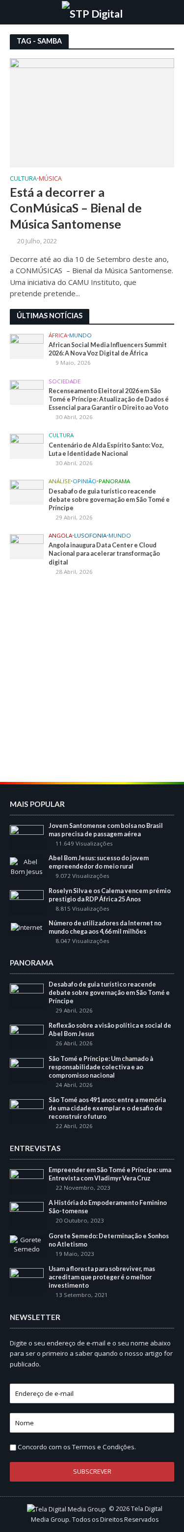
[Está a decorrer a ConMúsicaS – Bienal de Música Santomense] (92, 112)
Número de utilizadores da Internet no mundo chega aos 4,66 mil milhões (105, 927)
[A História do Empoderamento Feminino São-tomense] (27, 1213)
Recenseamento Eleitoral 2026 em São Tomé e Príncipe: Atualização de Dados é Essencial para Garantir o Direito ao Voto (109, 399)
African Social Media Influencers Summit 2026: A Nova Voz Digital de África (108, 349)
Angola (60, 535)
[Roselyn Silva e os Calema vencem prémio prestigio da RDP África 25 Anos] (27, 901)
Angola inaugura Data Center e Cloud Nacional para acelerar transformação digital (104, 554)
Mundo (80, 335)
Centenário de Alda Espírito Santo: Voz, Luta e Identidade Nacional (106, 449)
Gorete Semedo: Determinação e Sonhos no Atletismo (109, 1240)
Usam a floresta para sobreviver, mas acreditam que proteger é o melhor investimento (102, 1277)
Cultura (23, 179)
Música (50, 179)
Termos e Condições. (104, 1446)
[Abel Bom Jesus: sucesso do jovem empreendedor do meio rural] (27, 866)
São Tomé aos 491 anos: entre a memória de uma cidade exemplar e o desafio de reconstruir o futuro (107, 1108)
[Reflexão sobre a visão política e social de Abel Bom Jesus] (27, 1036)
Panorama (114, 481)
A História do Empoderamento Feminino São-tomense (108, 1207)
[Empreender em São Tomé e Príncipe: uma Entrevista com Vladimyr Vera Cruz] (27, 1181)
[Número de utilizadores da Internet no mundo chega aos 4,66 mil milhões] (26, 926)
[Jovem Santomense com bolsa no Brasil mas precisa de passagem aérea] (27, 836)
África (58, 335)
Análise (60, 481)
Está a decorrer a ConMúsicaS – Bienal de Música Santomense (76, 208)
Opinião (85, 481)
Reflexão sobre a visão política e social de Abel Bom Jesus (110, 1029)
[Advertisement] (92, 680)
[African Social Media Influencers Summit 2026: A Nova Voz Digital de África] (27, 345)
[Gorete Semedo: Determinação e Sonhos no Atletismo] (27, 1244)
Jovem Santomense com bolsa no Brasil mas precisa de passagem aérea (106, 830)
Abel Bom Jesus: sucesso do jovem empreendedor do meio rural (99, 862)
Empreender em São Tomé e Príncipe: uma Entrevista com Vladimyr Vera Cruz (110, 1174)
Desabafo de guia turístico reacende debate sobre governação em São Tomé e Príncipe (109, 500)
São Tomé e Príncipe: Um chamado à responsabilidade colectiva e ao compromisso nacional (101, 1067)
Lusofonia (90, 535)
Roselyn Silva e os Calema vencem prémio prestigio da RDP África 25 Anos (110, 895)
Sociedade (64, 381)
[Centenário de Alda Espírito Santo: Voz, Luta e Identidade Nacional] (27, 446)
